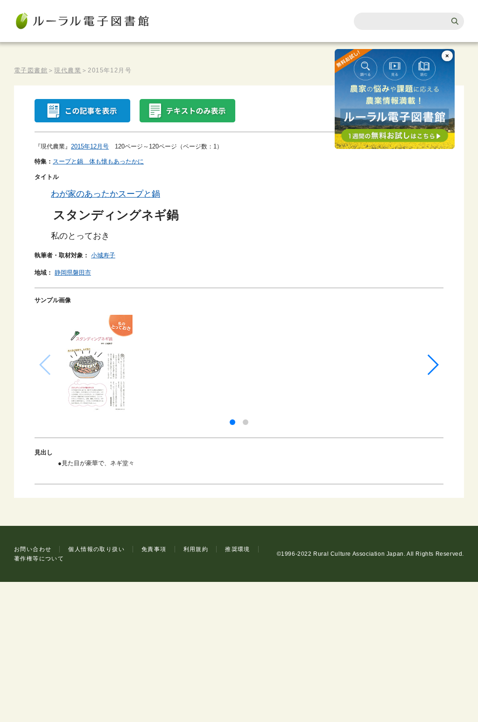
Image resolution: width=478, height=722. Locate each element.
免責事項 (154, 549)
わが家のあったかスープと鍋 (105, 193)
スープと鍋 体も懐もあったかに (98, 161)
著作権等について (39, 558)
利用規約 (196, 549)
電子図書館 (31, 70)
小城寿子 (103, 255)
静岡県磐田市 (73, 272)
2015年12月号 (90, 146)
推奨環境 (237, 549)
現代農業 (67, 70)
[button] (232, 422)
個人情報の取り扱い (96, 549)
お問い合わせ (32, 549)
